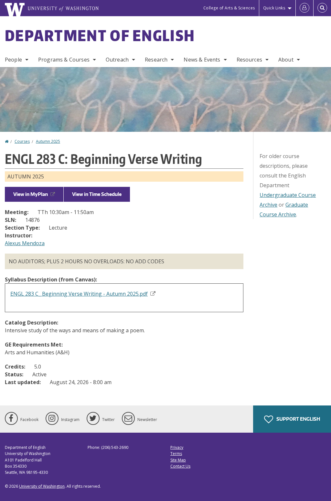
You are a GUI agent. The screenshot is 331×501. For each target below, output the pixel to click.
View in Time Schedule (97, 194)
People (13, 59)
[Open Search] (322, 8)
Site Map (178, 460)
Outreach (117, 59)
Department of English (100, 35)
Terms (176, 453)
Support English (297, 419)
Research (156, 59)
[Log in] (304, 8)
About (286, 59)
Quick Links (274, 8)
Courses (22, 141)
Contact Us (180, 466)
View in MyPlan (30, 194)
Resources (249, 59)
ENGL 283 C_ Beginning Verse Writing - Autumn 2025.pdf (79, 293)
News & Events (202, 59)
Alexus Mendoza (25, 243)
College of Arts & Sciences (229, 8)
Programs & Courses (64, 59)
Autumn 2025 (48, 141)
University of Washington (42, 486)
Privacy (176, 447)
